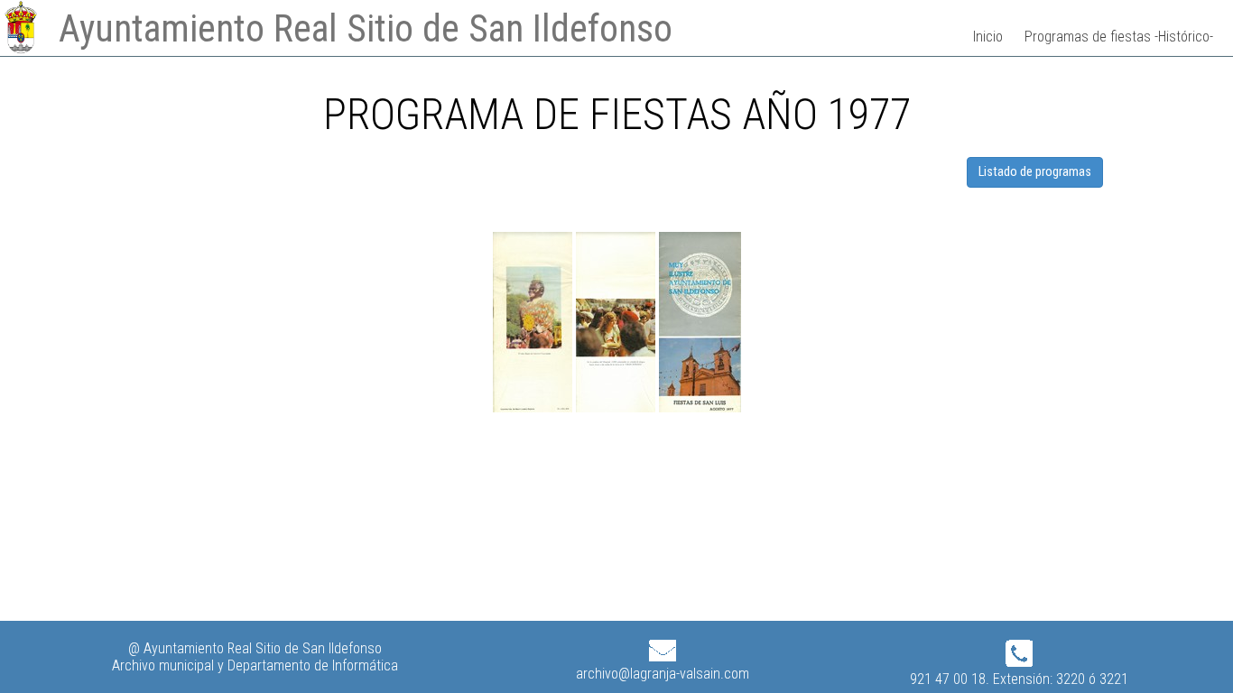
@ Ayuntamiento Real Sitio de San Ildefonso (255, 648)
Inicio (988, 36)
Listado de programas (1034, 172)
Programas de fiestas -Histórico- (1118, 36)
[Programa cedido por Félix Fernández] (534, 407)
